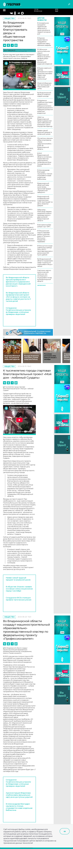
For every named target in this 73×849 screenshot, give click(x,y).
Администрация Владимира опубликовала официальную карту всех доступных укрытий (19, 795)
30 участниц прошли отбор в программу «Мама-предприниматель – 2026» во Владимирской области (45, 143)
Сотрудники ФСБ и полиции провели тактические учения (18, 599)
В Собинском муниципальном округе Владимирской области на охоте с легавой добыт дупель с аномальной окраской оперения (44, 57)
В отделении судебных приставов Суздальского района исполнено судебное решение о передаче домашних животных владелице (45, 107)
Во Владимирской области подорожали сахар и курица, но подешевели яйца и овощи (45, 262)
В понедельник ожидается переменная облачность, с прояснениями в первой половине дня (44, 28)
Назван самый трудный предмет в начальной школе (44, 132)
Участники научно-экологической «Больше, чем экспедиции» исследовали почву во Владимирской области (44, 276)
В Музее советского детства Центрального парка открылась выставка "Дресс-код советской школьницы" (44, 73)
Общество (9, 18)
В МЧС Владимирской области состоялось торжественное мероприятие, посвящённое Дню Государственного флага (44, 159)
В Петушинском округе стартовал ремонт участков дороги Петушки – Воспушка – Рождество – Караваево (44, 236)
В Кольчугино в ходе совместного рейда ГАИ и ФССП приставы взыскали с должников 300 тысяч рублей (45, 250)
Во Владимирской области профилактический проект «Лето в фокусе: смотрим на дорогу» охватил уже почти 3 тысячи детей (18, 297)
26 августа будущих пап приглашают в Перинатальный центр (44, 85)
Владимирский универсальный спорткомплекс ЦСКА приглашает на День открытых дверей (45, 201)
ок (65, 831)
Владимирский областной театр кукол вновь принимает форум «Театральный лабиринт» (44, 187)
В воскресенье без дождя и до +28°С (44, 226)
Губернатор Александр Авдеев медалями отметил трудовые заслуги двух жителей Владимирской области (44, 215)
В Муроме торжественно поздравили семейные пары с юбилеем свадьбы (44, 41)
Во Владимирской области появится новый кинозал (44, 94)
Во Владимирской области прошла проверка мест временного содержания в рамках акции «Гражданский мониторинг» (18, 282)
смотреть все (41, 285)
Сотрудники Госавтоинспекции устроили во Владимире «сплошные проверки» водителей (18, 311)
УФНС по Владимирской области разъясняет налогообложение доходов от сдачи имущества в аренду (44, 121)
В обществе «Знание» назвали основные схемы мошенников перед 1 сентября (19, 589)
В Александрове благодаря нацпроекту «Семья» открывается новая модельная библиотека (44, 174)
